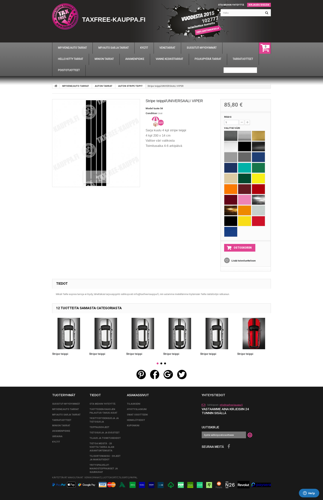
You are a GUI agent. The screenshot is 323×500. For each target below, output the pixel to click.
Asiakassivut (138, 395)
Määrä (227, 116)
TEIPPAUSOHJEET (99, 427)
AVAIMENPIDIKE (61, 431)
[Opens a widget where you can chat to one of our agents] (309, 493)
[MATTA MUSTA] (258, 146)
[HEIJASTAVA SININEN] (230, 232)
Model (149, 108)
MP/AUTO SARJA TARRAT (66, 414)
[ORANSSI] (230, 189)
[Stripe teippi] (68, 333)
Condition (151, 113)
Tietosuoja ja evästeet (105, 432)
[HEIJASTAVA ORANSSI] (244, 210)
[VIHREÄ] (258, 168)
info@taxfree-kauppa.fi (231, 405)
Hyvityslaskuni (137, 409)
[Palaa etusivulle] (55, 86)
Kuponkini (133, 425)
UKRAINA (57, 436)
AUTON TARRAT (103, 86)
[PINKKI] (244, 200)
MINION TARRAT (61, 425)
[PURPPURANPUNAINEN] (230, 200)
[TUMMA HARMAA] (244, 157)
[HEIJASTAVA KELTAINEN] (244, 221)
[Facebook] (228, 446)
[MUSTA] (244, 146)
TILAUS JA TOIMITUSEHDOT (105, 438)
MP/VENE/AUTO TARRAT (75, 86)
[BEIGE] (230, 178)
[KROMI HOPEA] (258, 200)
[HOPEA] (244, 136)
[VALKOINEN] (230, 146)
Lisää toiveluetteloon (243, 260)
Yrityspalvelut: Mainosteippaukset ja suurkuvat (104, 468)
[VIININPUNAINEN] (244, 189)
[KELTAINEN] (258, 178)
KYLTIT (56, 442)
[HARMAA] (230, 157)
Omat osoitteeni (137, 414)
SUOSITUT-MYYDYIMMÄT (66, 404)
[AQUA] (244, 168)
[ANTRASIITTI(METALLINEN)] (230, 136)
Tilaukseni (133, 404)
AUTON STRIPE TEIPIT (130, 86)
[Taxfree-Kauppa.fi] (65, 16)
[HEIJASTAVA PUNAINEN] (258, 221)
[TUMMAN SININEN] (230, 168)
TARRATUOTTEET (61, 420)
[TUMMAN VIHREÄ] (244, 178)
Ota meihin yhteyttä (231, 5)
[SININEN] (258, 157)
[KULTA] (258, 136)
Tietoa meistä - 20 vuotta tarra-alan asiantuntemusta (102, 447)
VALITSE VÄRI (232, 128)
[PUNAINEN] (258, 189)
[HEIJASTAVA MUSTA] (230, 221)
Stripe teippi (60, 354)
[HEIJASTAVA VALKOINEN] (258, 210)
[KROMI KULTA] (230, 210)
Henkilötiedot (136, 420)
